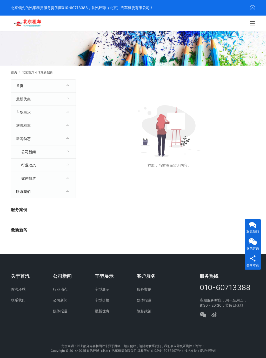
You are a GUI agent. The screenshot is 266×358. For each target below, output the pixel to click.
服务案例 (144, 289)
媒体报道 (28, 178)
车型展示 (23, 112)
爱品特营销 (208, 351)
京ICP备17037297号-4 (167, 351)
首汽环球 (18, 289)
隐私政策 (144, 311)
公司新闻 (28, 152)
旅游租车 (23, 125)
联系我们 (23, 191)
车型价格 (102, 300)
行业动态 (28, 165)
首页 (14, 72)
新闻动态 (23, 138)
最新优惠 (23, 99)
